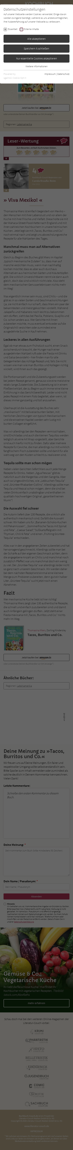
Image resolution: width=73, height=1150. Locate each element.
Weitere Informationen (36, 66)
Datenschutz (63, 74)
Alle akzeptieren (36, 38)
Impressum (50, 74)
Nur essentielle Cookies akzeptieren (36, 58)
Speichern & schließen (36, 48)
